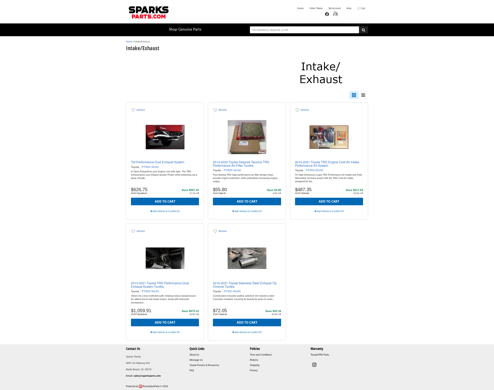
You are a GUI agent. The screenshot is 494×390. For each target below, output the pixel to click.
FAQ (191, 370)
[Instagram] (335, 14)
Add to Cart (165, 201)
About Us (194, 354)
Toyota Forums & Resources (204, 365)
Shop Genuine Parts (185, 29)
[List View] (363, 95)
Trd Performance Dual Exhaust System (157, 162)
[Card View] (354, 95)
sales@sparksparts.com (147, 376)
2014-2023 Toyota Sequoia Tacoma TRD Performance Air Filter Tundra (241, 164)
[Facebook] (327, 14)
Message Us (196, 360)
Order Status (316, 8)
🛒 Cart (361, 8)
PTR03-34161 (150, 166)
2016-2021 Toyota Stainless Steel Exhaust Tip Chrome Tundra (245, 285)
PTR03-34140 (232, 170)
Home (300, 8)
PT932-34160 (232, 291)
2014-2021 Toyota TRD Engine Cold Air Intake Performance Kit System (327, 164)
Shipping (254, 365)
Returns (254, 360)
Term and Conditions (261, 354)
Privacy (254, 370)
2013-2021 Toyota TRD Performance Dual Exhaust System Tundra (160, 285)
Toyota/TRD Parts (320, 354)
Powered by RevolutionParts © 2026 (147, 386)
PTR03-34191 (150, 291)
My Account (335, 8)
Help (348, 8)
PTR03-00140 (314, 170)
